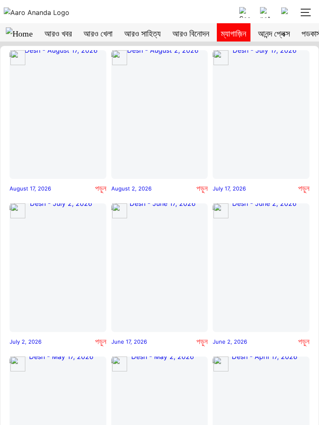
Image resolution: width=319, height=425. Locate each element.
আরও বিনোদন (190, 33)
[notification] (265, 12)
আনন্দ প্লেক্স (274, 33)
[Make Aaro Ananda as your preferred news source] (286, 12)
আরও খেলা (98, 33)
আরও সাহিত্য (142, 33)
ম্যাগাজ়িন (233, 33)
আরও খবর (58, 33)
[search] (244, 12)
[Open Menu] (305, 12)
